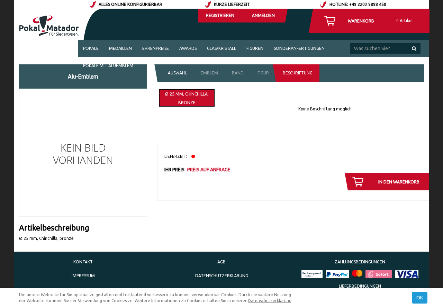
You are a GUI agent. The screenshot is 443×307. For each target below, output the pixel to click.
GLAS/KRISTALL (221, 48)
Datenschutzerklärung (221, 275)
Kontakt (83, 262)
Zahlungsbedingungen (360, 262)
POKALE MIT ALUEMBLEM (108, 65)
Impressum (83, 275)
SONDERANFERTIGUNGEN (299, 48)
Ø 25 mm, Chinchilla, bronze (187, 98)
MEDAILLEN (120, 48)
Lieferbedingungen (360, 286)
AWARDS (188, 48)
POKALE (91, 48)
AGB (221, 262)
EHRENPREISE (155, 48)
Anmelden (263, 15)
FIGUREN (254, 48)
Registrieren (220, 15)
